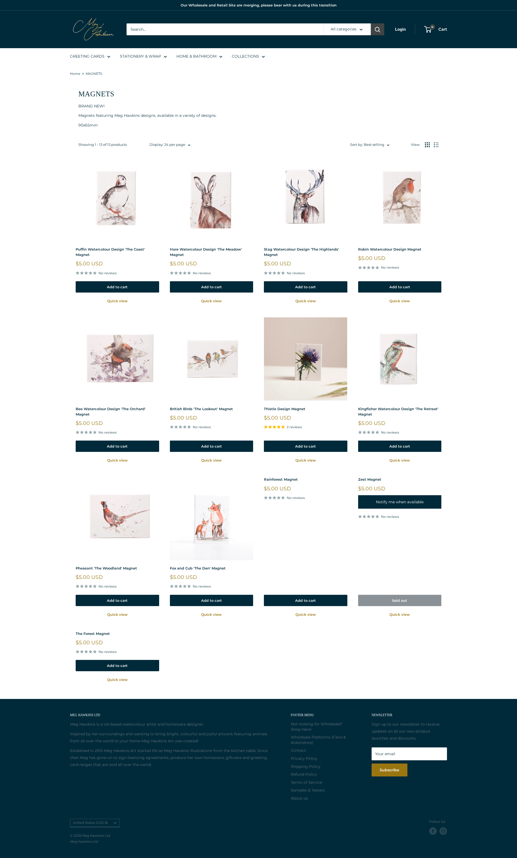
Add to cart (117, 287)
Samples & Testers (308, 790)
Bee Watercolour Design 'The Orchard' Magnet (110, 411)
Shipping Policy (305, 766)
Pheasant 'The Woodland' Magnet (106, 568)
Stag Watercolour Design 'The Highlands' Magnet (301, 252)
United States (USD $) (90, 823)
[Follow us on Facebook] (433, 831)
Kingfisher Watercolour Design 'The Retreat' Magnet (398, 411)
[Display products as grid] (427, 144)
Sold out (399, 600)
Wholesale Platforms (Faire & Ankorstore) (318, 740)
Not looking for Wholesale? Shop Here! (316, 727)
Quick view (117, 301)
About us (299, 798)
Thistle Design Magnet (284, 409)
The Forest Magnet (93, 633)
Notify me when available (400, 502)
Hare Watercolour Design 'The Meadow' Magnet (206, 252)
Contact (298, 750)
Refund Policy (304, 774)
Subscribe (389, 770)
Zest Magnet (369, 479)
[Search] (377, 29)
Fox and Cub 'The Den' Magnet (198, 568)
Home (75, 74)
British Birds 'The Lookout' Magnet (201, 409)
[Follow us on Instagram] (443, 831)
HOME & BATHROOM (196, 56)
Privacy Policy (304, 758)
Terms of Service (306, 782)
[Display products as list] (436, 144)
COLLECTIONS (245, 56)
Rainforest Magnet (281, 479)
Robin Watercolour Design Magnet (389, 249)
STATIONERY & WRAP (140, 56)
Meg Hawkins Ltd (84, 841)
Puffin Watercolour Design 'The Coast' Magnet (110, 252)
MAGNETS (94, 74)
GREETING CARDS (87, 56)
